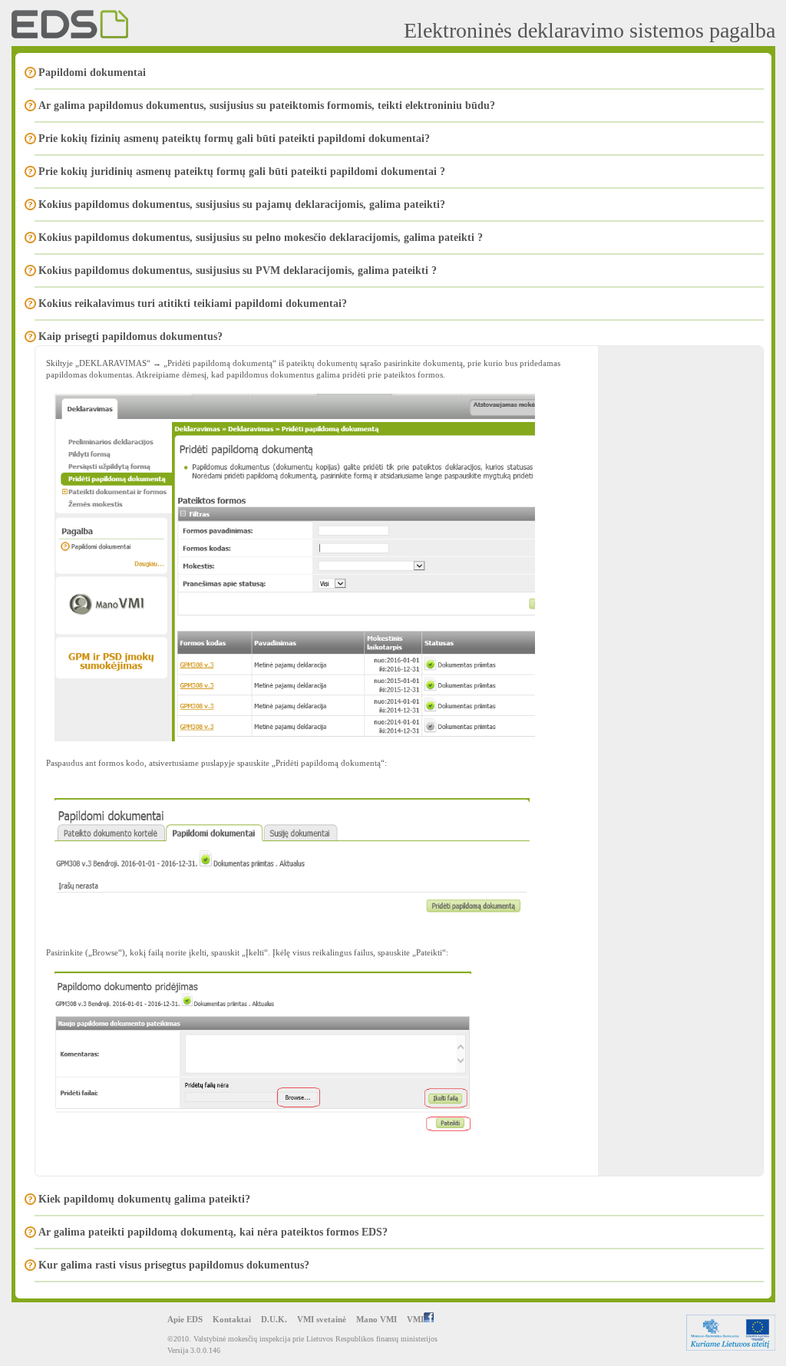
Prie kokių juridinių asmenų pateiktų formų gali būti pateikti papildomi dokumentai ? (241, 171)
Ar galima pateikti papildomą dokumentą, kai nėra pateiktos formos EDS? (213, 1232)
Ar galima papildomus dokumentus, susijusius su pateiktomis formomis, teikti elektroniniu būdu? (266, 105)
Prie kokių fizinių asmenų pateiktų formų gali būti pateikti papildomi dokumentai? (234, 138)
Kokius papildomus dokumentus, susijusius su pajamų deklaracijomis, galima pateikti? (241, 204)
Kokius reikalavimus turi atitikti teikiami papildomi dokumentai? (192, 303)
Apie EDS (185, 1319)
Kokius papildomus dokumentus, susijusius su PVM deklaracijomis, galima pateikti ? (237, 270)
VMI (415, 1319)
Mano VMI (376, 1319)
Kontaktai (232, 1319)
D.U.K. (274, 1319)
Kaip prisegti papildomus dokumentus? (130, 336)
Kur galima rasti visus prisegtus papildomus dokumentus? (173, 1265)
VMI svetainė (321, 1319)
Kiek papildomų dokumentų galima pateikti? (144, 1199)
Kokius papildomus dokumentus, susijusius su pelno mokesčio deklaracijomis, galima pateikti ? (260, 237)
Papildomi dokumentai (92, 72)
